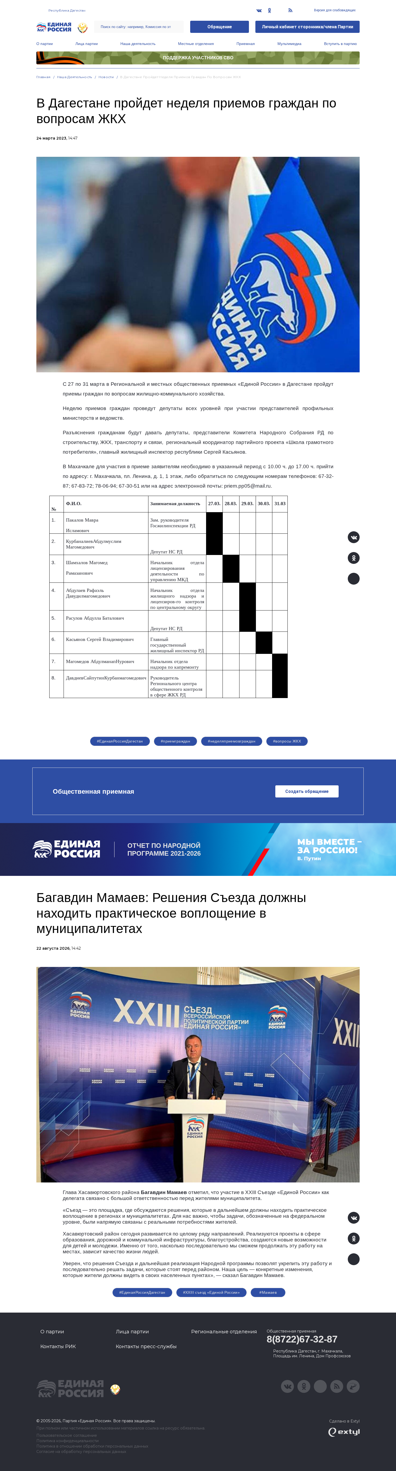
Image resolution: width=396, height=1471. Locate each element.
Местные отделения (196, 43)
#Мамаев (268, 1292)
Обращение (219, 26)
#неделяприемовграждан (231, 741)
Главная (43, 77)
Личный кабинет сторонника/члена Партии (307, 26)
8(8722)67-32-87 (302, 1339)
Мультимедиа (289, 43)
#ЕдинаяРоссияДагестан (120, 741)
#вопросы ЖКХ (287, 741)
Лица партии (86, 43)
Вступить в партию (340, 43)
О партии (44, 43)
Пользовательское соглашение (66, 1435)
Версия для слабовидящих (334, 10)
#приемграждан (175, 741)
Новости (106, 77)
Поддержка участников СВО (198, 57)
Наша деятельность (137, 43)
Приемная (246, 43)
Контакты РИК (58, 1346)
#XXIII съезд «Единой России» (211, 1292)
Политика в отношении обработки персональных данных (92, 1446)
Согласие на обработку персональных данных (81, 1451)
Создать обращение (307, 791)
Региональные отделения (224, 1332)
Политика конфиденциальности (67, 1441)
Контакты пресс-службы (146, 1346)
